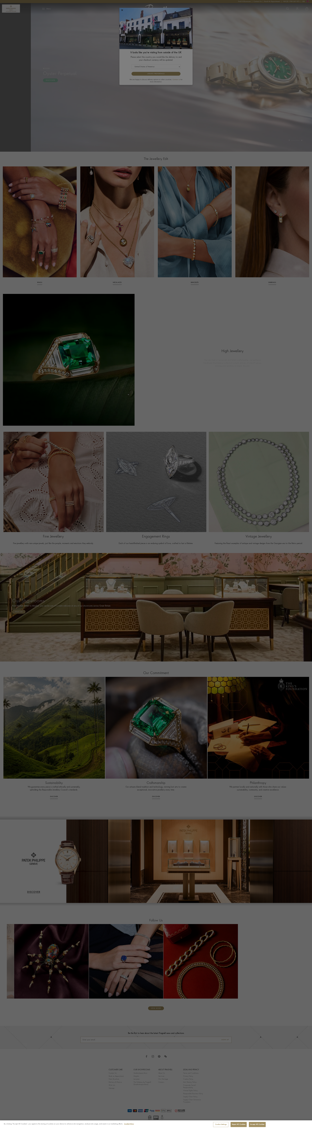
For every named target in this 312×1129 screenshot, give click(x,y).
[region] (156, 1124)
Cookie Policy (129, 1124)
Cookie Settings (221, 1124)
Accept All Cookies (257, 1124)
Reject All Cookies (238, 1124)
